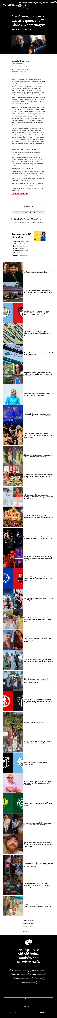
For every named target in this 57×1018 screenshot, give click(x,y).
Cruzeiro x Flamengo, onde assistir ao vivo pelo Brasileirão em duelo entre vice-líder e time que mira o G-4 (38, 578)
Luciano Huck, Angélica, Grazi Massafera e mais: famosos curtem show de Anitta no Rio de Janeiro (37, 558)
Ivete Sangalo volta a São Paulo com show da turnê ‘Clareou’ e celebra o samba (37, 742)
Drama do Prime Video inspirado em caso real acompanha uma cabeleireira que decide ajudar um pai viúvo (38, 864)
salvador (32, 2)
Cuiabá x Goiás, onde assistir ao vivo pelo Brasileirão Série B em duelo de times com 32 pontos (37, 803)
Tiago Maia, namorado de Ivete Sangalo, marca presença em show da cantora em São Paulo (37, 619)
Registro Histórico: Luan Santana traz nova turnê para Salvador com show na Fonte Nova (38, 415)
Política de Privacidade (28, 1006)
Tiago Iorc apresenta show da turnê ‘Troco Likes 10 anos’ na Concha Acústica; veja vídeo (37, 537)
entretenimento (48, 2)
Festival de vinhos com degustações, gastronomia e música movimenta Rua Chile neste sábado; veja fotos (38, 517)
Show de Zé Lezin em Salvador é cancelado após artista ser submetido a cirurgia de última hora (37, 783)
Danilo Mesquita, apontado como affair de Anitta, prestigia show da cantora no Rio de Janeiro (37, 639)
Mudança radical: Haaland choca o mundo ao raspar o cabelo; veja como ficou (38, 394)
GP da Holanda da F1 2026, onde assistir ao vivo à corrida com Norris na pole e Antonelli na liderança (37, 292)
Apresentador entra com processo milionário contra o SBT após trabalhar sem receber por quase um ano (37, 844)
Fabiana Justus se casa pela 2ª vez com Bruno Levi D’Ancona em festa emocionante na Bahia (38, 660)
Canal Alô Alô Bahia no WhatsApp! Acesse (28, 212)
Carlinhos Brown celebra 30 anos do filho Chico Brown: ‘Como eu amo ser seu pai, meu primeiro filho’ (38, 435)
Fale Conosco (28, 999)
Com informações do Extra (20, 194)
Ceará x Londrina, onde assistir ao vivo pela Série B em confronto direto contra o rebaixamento (37, 762)
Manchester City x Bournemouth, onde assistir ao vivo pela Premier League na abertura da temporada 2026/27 (36, 312)
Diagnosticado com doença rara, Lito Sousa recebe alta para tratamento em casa (37, 271)
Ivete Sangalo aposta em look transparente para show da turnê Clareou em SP (37, 824)
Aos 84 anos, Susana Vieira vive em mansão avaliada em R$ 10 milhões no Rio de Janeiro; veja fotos (37, 374)
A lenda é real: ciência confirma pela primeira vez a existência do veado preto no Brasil (38, 721)
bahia (39, 2)
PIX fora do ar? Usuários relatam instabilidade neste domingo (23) (38, 353)
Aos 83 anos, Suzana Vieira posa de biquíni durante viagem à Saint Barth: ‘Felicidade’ (37, 905)
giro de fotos (25, 5)
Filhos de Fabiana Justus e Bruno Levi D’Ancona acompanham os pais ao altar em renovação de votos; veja (37, 680)
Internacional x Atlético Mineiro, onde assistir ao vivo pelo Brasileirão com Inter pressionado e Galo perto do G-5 (38, 701)
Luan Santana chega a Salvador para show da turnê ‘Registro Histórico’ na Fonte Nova (38, 599)
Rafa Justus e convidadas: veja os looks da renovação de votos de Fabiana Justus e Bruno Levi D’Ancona (38, 496)
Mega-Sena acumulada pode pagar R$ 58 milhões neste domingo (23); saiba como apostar (36, 333)
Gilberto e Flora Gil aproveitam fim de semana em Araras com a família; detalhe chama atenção (38, 476)
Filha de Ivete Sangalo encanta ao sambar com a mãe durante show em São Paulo (38, 456)
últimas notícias (19, 3)
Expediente (28, 995)
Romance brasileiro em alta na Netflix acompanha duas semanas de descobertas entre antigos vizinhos (37, 885)
